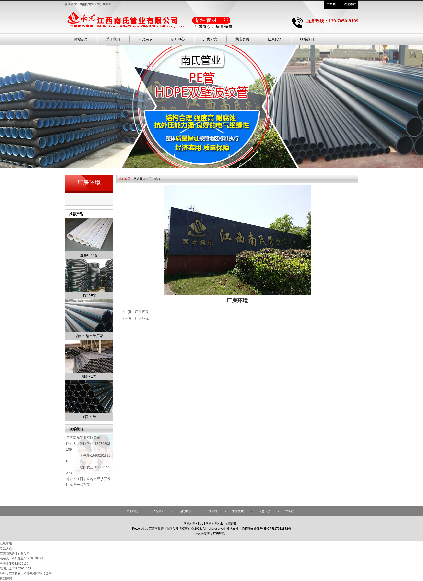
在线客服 (6, 543)
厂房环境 (154, 179)
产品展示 (158, 511)
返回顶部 (6, 578)
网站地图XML (214, 523)
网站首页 (139, 179)
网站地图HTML (193, 523)
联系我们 (333, 4)
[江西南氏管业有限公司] (171, 29)
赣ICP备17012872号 (277, 528)
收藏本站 (350, 4)
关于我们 (132, 511)
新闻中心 (185, 511)
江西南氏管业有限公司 (83, 438)
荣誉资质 (238, 511)
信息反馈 (264, 511)
